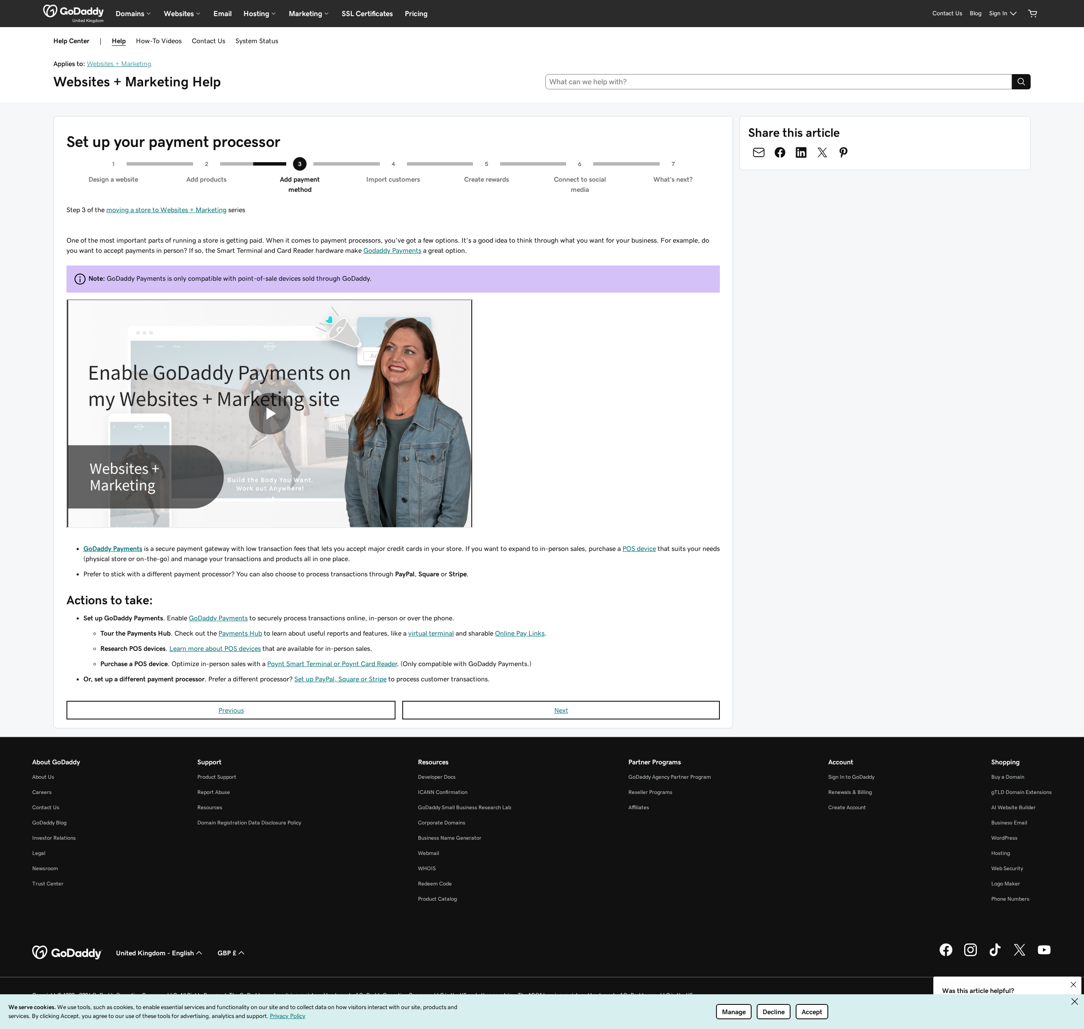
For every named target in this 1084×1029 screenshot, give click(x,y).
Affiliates (638, 807)
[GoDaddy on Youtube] (1044, 955)
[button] (1073, 984)
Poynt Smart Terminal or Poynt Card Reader (332, 663)
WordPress (1004, 838)
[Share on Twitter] (822, 152)
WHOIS (427, 868)
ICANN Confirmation (442, 792)
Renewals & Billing (850, 792)
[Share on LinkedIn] (801, 152)
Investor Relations (54, 838)
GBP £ (227, 952)
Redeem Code (435, 883)
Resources (209, 807)
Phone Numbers (1010, 899)
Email (222, 13)
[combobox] (779, 82)
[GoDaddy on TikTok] (995, 955)
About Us (43, 777)
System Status (256, 40)
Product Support (216, 777)
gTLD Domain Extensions (1021, 792)
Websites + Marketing (119, 63)
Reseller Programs (650, 792)
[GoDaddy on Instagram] (970, 955)
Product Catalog (437, 899)
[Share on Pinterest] (843, 152)
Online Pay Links (520, 633)
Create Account (847, 807)
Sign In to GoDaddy (851, 777)
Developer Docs (437, 777)
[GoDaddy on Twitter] (1019, 955)
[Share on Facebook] (780, 152)
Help (119, 40)
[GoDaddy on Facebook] (946, 955)
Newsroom (45, 868)
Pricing (416, 13)
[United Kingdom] (73, 11)
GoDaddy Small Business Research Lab (464, 807)
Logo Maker (1005, 883)
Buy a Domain (1007, 777)
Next (561, 710)
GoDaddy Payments (112, 548)
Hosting (1000, 853)
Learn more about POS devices (215, 648)
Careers (42, 792)
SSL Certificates (367, 13)
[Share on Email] (758, 152)
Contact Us (208, 40)
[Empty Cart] (1033, 13)
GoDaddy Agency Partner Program (669, 777)
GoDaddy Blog (49, 822)
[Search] (1021, 81)
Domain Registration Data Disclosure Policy (249, 822)
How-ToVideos (159, 40)
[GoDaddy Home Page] (67, 953)
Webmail (428, 853)
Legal (38, 853)
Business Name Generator (449, 838)
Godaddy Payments (392, 250)
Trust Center (48, 883)
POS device (639, 548)
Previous (231, 710)
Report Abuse (213, 792)
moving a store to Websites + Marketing (166, 209)
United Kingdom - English (155, 952)
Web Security (1007, 868)
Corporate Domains (441, 822)
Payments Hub (240, 633)
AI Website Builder (1013, 807)
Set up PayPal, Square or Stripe (340, 678)
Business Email (1009, 822)
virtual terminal (431, 633)
